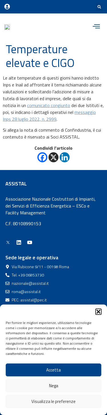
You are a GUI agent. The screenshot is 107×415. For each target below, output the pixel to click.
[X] (53, 157)
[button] (98, 312)
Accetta (53, 370)
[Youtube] (29, 242)
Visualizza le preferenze (53, 401)
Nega (53, 385)
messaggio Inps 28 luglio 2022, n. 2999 (49, 115)
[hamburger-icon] (96, 27)
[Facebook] (42, 157)
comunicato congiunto (48, 105)
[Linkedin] (65, 157)
